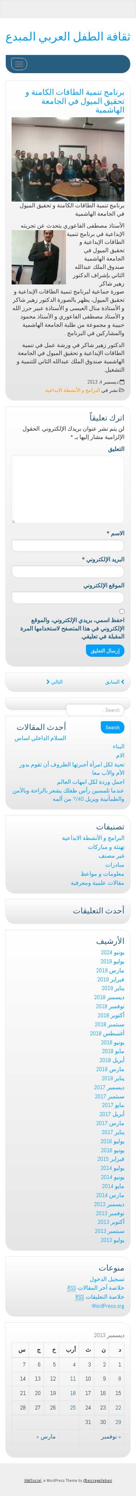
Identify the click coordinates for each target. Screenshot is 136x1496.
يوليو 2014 (112, 1168)
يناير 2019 (113, 988)
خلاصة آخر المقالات (95, 1288)
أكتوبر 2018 (111, 1015)
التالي (56, 682)
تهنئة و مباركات (106, 847)
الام (120, 755)
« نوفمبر (111, 1436)
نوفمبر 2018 (110, 1006)
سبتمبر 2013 (109, 1231)
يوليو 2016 (112, 1141)
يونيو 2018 (112, 1042)
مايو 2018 (113, 1051)
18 (73, 1393)
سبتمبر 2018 (109, 1024)
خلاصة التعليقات (99, 1297)
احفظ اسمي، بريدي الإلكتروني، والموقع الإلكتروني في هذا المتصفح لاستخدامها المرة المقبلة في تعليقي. (72, 628)
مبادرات (114, 865)
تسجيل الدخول (107, 1279)
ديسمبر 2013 (109, 1204)
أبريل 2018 (111, 1060)
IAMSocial (32, 1480)
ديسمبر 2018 (109, 997)
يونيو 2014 (112, 1177)
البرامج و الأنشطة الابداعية (72, 390)
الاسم (115, 533)
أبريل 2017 (111, 1114)
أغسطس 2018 (107, 1033)
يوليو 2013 (112, 1240)
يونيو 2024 (112, 952)
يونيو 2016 (112, 1150)
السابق (113, 682)
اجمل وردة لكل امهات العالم (90, 782)
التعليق (116, 449)
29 (118, 1422)
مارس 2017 (110, 1123)
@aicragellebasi (97, 1480)
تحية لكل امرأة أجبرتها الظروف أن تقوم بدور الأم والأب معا (71, 769)
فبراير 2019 (110, 979)
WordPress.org (108, 1306)
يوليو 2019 (112, 961)
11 (73, 1378)
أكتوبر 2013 (111, 1222)
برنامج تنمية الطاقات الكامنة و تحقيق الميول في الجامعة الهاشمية (74, 100)
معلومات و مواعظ (102, 874)
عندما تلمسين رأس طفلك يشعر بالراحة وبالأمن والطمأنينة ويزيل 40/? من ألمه (68, 795)
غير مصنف (111, 855)
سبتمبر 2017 (109, 1096)
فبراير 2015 (110, 1159)
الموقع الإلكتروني (103, 585)
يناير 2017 (113, 1132)
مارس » (46, 1436)
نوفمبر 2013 (110, 1213)
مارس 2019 (110, 970)
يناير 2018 (113, 1078)
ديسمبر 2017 (109, 1087)
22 (118, 1407)
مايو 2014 (113, 1186)
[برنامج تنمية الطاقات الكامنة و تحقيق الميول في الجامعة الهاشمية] (68, 159)
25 (73, 1407)
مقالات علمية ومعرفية (97, 883)
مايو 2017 (113, 1105)
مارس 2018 (110, 1069)
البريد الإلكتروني (103, 559)
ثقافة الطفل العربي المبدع (68, 35)
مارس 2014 (110, 1195)
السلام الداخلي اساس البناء (69, 742)
